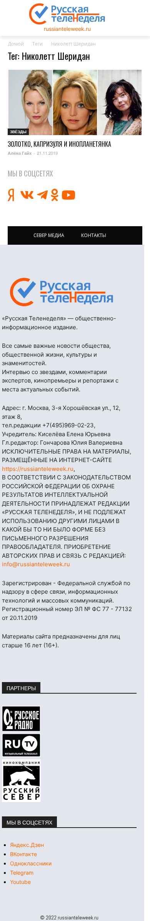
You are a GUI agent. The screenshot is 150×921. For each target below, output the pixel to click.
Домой (16, 44)
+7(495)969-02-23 (68, 425)
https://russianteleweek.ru (37, 468)
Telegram (21, 872)
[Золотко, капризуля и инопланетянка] (75, 102)
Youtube (20, 882)
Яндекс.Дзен (27, 844)
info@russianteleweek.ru (36, 564)
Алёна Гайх (20, 153)
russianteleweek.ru (67, 28)
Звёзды (18, 131)
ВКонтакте (23, 854)
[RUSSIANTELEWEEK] (67, 14)
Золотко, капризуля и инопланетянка (59, 144)
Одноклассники (31, 863)
